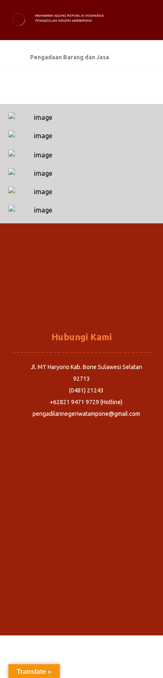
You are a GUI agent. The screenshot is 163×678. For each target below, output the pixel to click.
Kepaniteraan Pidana (81, 280)
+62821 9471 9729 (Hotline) (86, 402)
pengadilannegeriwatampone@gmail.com (86, 413)
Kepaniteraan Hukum (81, 304)
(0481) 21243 (86, 390)
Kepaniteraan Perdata (82, 292)
